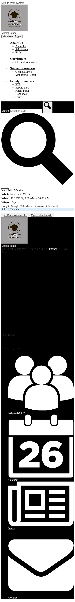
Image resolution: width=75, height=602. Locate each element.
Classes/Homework (26, 62)
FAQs (18, 52)
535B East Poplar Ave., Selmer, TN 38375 (24, 248)
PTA (18, 84)
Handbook (21, 93)
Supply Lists (22, 87)
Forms (18, 97)
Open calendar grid (41, 215)
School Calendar (10, 209)
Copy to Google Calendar (15, 206)
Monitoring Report (25, 74)
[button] (16, 43)
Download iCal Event (46, 206)
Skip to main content (12, 2)
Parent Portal (22, 90)
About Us (20, 46)
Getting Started (23, 71)
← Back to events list (15, 215)
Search (5, 110)
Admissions (21, 49)
